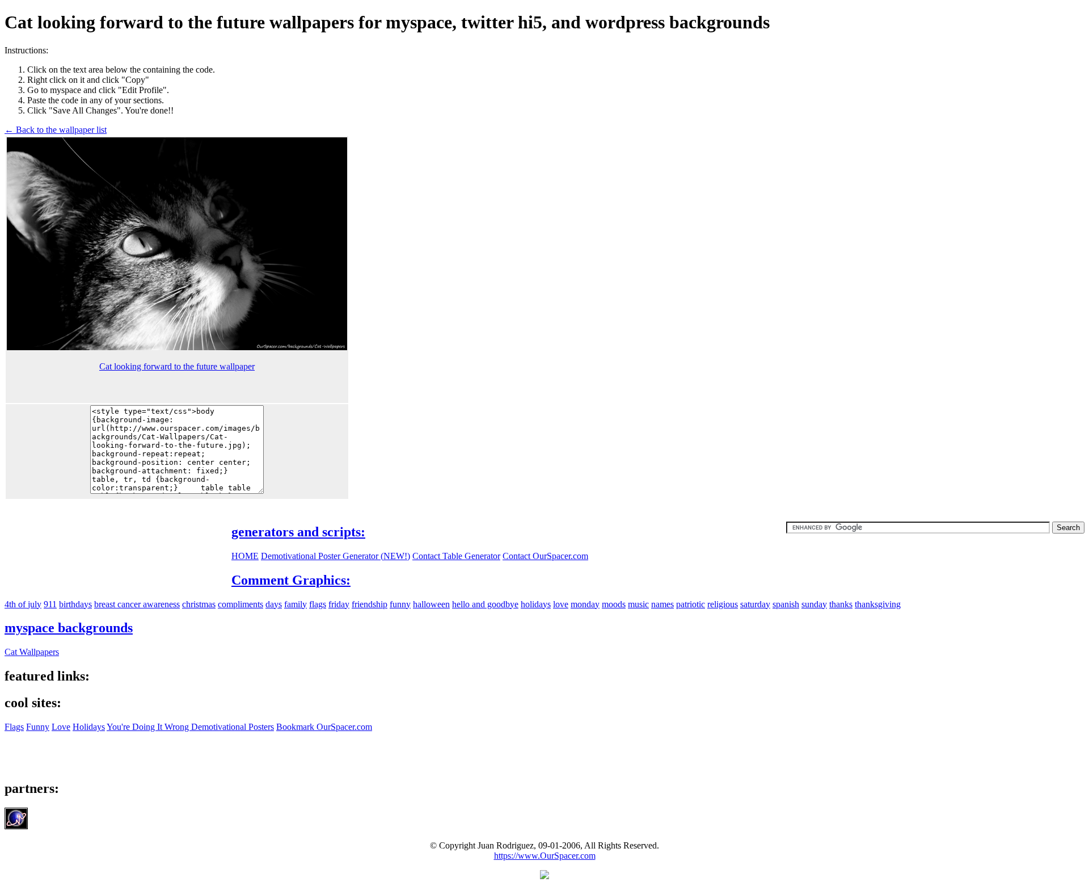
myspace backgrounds (69, 627)
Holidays (89, 727)
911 (50, 604)
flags (317, 604)
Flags (14, 727)
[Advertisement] (989, 124)
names (662, 604)
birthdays (75, 604)
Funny (37, 727)
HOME (245, 556)
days (273, 604)
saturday (755, 604)
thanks (840, 604)
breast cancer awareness (137, 604)
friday (338, 604)
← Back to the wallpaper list (56, 130)
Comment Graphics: (291, 580)
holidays (536, 604)
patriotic (690, 604)
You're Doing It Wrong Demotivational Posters (190, 727)
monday (585, 604)
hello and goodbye (485, 604)
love (560, 604)
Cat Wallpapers (32, 652)
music (638, 604)
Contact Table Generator (456, 556)
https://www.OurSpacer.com (545, 855)
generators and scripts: (298, 531)
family (295, 604)
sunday (814, 604)
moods (614, 604)
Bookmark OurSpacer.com (324, 727)
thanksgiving (878, 604)
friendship (369, 604)
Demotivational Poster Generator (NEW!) (335, 556)
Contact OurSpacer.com (545, 556)
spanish (786, 604)
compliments (240, 604)
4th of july (23, 604)
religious (722, 604)
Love (61, 727)
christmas (199, 604)
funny (400, 604)
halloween (431, 604)
